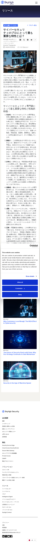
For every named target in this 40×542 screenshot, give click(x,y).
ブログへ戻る (32, 25)
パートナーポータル (7, 509)
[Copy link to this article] (35, 39)
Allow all (20, 282)
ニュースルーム (6, 491)
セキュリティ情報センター (9, 431)
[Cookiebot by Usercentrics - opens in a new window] (30, 246)
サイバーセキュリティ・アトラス (10, 502)
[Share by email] (31, 39)
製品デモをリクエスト (7, 461)
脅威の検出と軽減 (6, 475)
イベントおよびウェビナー (9, 499)
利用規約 (4, 527)
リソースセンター (6, 488)
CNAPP (4, 458)
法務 (3, 525)
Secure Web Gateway (8, 450)
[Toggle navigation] (36, 3)
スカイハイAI (5, 469)
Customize (18, 288)
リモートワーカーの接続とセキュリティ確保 (13, 477)
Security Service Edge (8, 445)
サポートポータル (6, 507)
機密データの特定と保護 (8, 480)
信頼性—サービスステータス (9, 530)
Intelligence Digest (7, 496)
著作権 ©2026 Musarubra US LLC (11, 532)
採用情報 (4, 436)
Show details (30, 276)
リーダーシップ (6, 423)
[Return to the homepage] (7, 3)
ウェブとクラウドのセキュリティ (10, 472)
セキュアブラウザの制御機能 (9, 453)
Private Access (6, 456)
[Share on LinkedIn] (20, 39)
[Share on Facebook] (27, 39)
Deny (20, 294)
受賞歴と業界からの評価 (8, 426)
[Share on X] (24, 39)
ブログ (4, 494)
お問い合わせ (5, 434)
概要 (3, 421)
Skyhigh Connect (7, 512)
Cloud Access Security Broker (10, 448)
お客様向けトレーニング (8, 504)
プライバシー (5, 522)
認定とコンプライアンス (8, 429)
